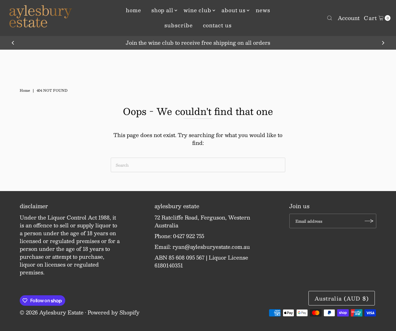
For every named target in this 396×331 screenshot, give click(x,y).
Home (25, 90)
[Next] (383, 43)
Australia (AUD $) (342, 298)
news (263, 10)
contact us (217, 25)
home (133, 10)
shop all (162, 10)
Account (348, 18)
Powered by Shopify (113, 312)
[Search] (329, 18)
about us (233, 10)
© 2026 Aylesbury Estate (51, 312)
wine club (197, 10)
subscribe (178, 25)
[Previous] (13, 43)
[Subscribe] (369, 221)
